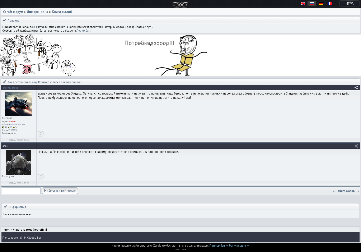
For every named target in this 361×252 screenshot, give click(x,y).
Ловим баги (84, 30)
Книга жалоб (62, 11)
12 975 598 (12, 130)
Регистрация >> (239, 245)
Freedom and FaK (17, 124)
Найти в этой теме (60, 190)
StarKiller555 (10, 87)
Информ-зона (37, 11)
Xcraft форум (13, 11)
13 (13, 117)
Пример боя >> (218, 245)
